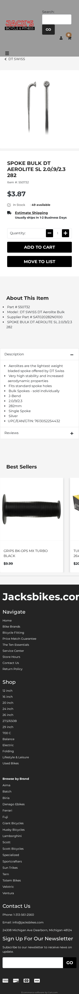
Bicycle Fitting (13, 632)
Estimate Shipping (31, 213)
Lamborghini (12, 836)
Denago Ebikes (14, 804)
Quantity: (17, 233)
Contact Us (11, 663)
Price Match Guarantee (19, 639)
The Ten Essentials (16, 645)
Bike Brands (11, 626)
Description (14, 354)
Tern (6, 874)
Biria (6, 798)
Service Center (13, 651)
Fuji (5, 817)
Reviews (11, 433)
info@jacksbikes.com (28, 922)
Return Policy (13, 669)
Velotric (8, 887)
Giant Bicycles (13, 823)
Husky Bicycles (14, 830)
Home (7, 620)
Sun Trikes (10, 868)
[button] (61, 37)
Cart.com (53, 992)
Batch (7, 791)
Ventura (8, 893)
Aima (6, 785)
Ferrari (7, 810)
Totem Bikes (12, 880)
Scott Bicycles (13, 849)
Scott (7, 842)
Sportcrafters (12, 861)
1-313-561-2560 (23, 915)
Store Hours (11, 657)
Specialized (11, 855)
